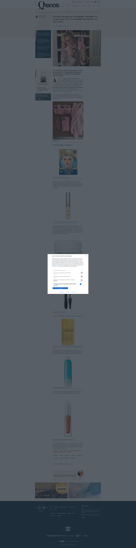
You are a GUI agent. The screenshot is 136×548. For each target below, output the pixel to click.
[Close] (86, 256)
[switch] (81, 273)
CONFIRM (60, 288)
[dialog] (68, 274)
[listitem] (68, 270)
